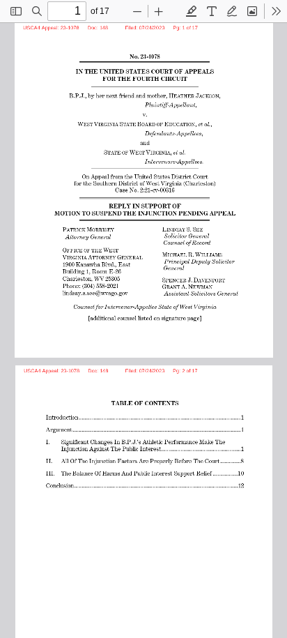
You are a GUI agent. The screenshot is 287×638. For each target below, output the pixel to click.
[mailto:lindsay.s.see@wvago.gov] (97, 291)
